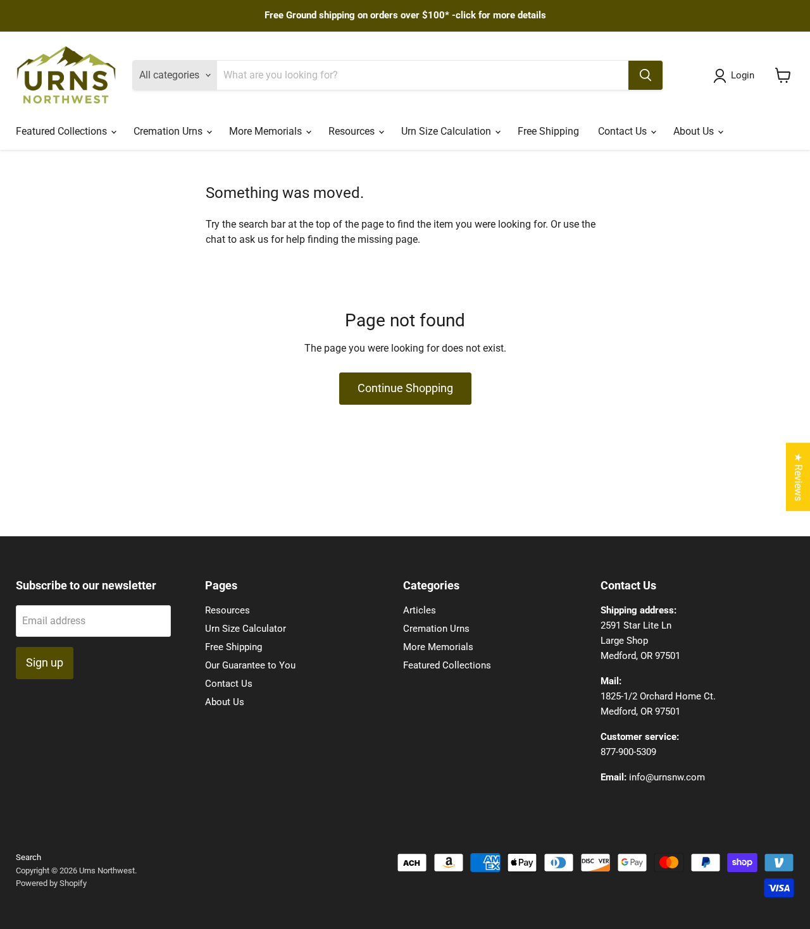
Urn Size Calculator (245, 628)
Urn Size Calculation (447, 131)
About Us (694, 131)
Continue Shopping (405, 388)
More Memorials (266, 131)
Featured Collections (62, 131)
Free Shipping (548, 131)
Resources (352, 131)
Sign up (44, 662)
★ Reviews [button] (798, 477)
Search (28, 857)
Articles (419, 610)
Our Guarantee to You (250, 665)
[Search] (645, 75)
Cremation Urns (169, 131)
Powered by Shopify (51, 883)
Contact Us (623, 131)
